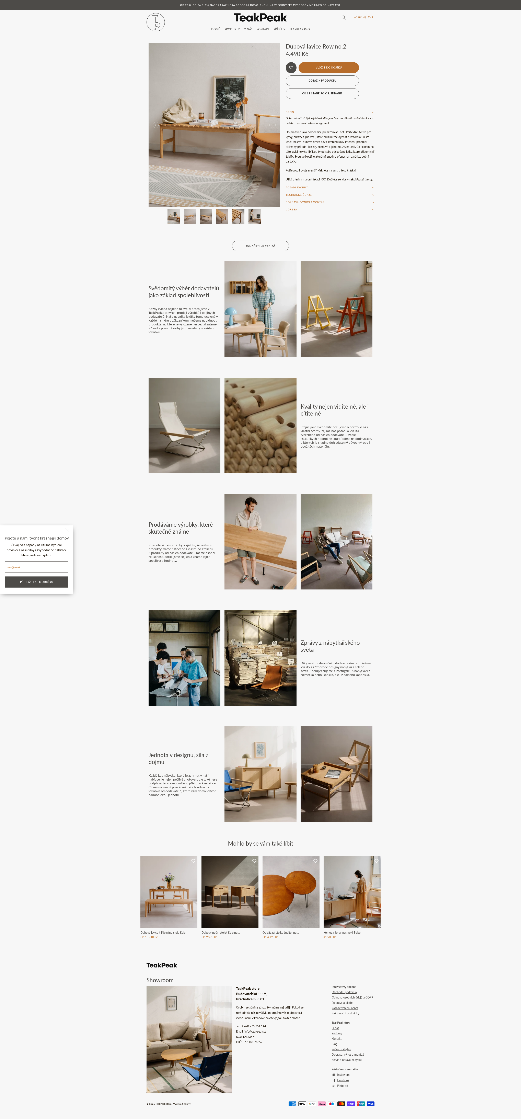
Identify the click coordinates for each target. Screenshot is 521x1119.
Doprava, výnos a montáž (348, 1054)
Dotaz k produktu (322, 80)
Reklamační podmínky (345, 1013)
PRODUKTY (232, 29)
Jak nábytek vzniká (260, 245)
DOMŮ (215, 29)
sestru (336, 170)
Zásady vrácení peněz (345, 1008)
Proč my (337, 1033)
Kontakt (336, 1038)
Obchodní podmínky (344, 992)
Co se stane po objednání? (322, 93)
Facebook (343, 1080)
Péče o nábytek (341, 1049)
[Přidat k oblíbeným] (291, 67)
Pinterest (342, 1085)
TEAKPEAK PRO (299, 29)
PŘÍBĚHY (279, 29)
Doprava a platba (342, 1002)
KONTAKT (263, 29)
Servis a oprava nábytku (347, 1060)
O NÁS (248, 29)
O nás (335, 1028)
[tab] (330, 112)
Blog (334, 1044)
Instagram (343, 1074)
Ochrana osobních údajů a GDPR (352, 997)
